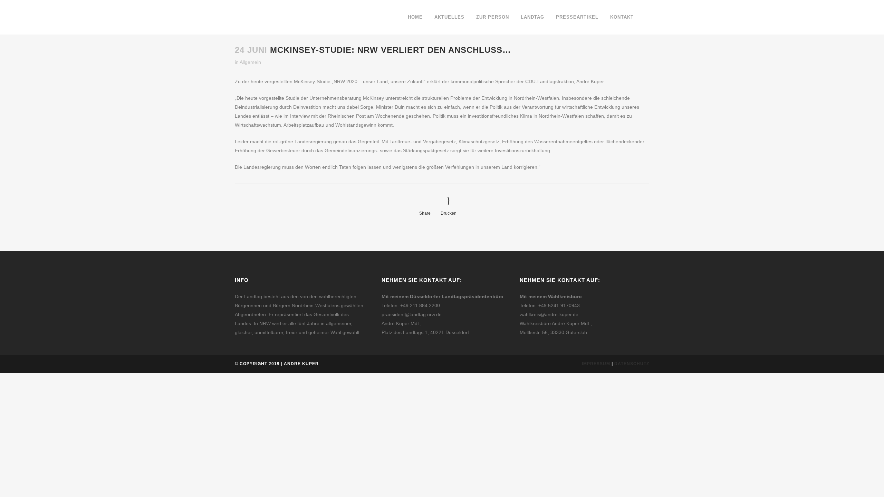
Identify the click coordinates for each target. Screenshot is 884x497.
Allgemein (250, 62)
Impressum (596, 363)
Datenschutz (631, 363)
